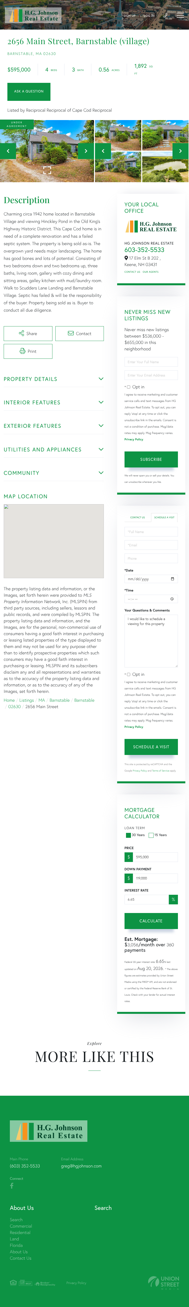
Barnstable (59, 700)
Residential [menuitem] (20, 1232)
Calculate (151, 920)
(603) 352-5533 (25, 1166)
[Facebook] (12, 1185)
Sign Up (129, 16)
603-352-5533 (144, 250)
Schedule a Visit (164, 517)
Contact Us (132, 271)
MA (42, 700)
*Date (129, 570)
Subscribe (151, 459)
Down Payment (138, 869)
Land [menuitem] (14, 1239)
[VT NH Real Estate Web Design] (163, 1283)
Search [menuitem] (16, 1219)
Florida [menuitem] (16, 1245)
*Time (129, 590)
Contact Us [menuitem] (20, 1258)
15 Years (161, 835)
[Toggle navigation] (180, 15)
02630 (14, 706)
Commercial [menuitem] (21, 1226)
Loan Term (135, 828)
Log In (149, 16)
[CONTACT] (28, 92)
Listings (26, 700)
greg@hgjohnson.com (81, 1166)
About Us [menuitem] (19, 1251)
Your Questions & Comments (147, 610)
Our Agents (150, 271)
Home (9, 700)
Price (129, 848)
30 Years (138, 835)
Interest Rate (136, 890)
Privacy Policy (134, 439)
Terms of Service (160, 770)
